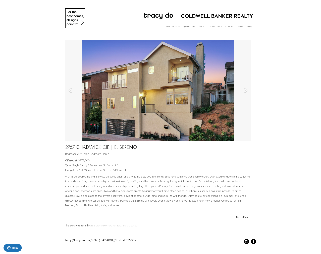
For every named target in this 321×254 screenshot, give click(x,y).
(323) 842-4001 (103, 240)
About (202, 26)
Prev (245, 217)
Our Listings (171, 26)
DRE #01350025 (127, 240)
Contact (230, 26)
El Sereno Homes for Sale (106, 225)
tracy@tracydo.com (77, 240)
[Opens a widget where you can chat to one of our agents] (12, 248)
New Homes (189, 26)
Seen (249, 26)
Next (238, 217)
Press (240, 26)
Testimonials (215, 26)
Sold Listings (130, 225)
